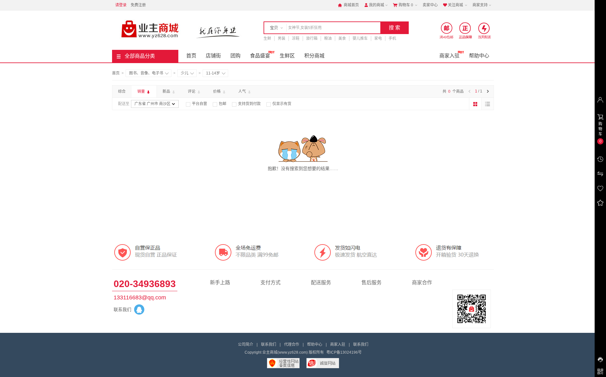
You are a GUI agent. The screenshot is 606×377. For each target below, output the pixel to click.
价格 (217, 91)
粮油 (328, 38)
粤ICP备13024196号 (344, 352)
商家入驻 (449, 55)
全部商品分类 (140, 56)
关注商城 (453, 5)
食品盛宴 (260, 55)
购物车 (403, 5)
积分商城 (314, 55)
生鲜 (267, 38)
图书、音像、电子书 (146, 73)
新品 (167, 91)
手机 (392, 38)
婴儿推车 (360, 38)
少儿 (184, 73)
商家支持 (480, 5)
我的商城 (374, 5)
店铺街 (213, 55)
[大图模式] (475, 104)
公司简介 (245, 344)
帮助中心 (479, 55)
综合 (122, 91)
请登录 (121, 5)
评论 (192, 91)
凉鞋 (296, 38)
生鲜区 (287, 55)
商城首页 (348, 5)
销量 (141, 91)
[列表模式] (487, 104)
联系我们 (268, 344)
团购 (235, 55)
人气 (242, 91)
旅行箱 (312, 38)
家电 (378, 38)
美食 (342, 38)
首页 (191, 55)
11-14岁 (213, 73)
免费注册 (138, 5)
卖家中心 (430, 5)
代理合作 (291, 344)
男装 (281, 38)
